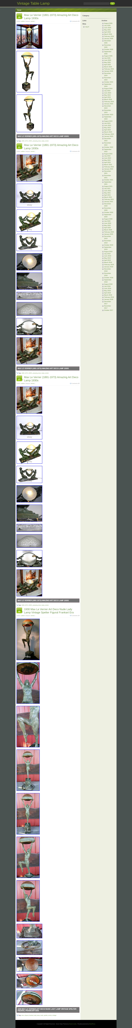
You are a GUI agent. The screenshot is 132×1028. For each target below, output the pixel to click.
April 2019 (107, 260)
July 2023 (107, 123)
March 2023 (108, 132)
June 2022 (107, 158)
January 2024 (108, 104)
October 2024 (108, 82)
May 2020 (107, 225)
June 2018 (107, 288)
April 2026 (107, 32)
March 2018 (108, 295)
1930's (30, 141)
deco (39, 141)
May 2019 (107, 258)
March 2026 (108, 34)
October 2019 (108, 245)
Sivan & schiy (73, 1024)
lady (35, 1015)
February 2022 (109, 167)
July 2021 (107, 188)
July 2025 (107, 58)
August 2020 (108, 219)
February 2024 (109, 101)
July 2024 (107, 90)
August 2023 (108, 121)
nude (41, 1015)
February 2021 (109, 199)
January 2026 (108, 38)
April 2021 (107, 195)
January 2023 (108, 136)
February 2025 (109, 69)
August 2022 (108, 154)
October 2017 (108, 310)
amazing (35, 141)
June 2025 (107, 60)
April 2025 (107, 64)
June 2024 (107, 93)
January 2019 (108, 267)
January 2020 (108, 234)
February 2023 (109, 134)
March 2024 (108, 99)
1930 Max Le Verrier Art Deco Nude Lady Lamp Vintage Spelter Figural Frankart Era (49, 611)
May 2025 (107, 62)
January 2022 (108, 169)
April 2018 (107, 293)
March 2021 (108, 197)
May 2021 (107, 193)
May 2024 (107, 95)
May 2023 (107, 127)
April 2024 (107, 97)
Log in (87, 27)
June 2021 (107, 190)
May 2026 (107, 30)
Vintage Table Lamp (33, 3)
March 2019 (108, 262)
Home (19, 10)
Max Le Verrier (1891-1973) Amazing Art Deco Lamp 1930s (43, 136)
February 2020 (109, 232)
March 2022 (108, 164)
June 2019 (107, 256)
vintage (54, 1015)
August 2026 (108, 23)
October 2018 (108, 277)
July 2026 (107, 25)
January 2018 (108, 299)
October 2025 (108, 49)
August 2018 (108, 284)
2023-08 (19, 16)
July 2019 (107, 254)
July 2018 (107, 286)
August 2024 (108, 88)
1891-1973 (25, 141)
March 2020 (108, 230)
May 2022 (107, 160)
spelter (46, 1015)
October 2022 (108, 147)
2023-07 (19, 378)
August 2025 (108, 56)
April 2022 (107, 162)
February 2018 (109, 297)
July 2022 (107, 156)
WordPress (92, 1024)
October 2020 (108, 212)
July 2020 (107, 221)
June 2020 (107, 223)
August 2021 (108, 186)
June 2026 (107, 27)
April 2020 (107, 227)
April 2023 (107, 130)
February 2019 (109, 264)
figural (27, 1015)
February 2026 (109, 36)
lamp (43, 141)
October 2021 (108, 180)
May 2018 (107, 290)
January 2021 (108, 201)
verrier (32, 21)
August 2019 (108, 251)
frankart (31, 1015)
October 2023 (108, 114)
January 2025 (108, 71)
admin (23, 21)
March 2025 (108, 67)
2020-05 (19, 610)
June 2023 (107, 125)
